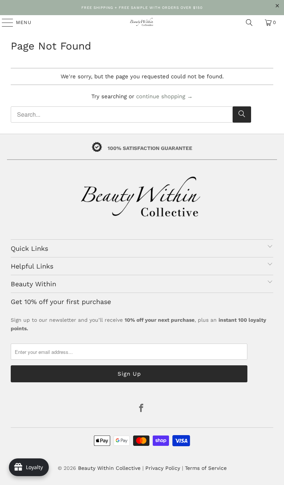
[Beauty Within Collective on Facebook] (141, 409)
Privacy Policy (162, 468)
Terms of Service (206, 468)
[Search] (249, 22)
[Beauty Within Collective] (142, 22)
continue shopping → (164, 96)
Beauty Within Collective (109, 468)
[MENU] (4, 22)
